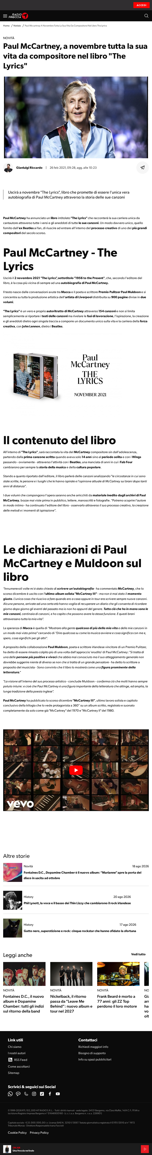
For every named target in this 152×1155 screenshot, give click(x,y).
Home (6, 25)
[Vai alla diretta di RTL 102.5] (145, 1149)
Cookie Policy (17, 1132)
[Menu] (5, 16)
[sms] (18, 1093)
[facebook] (50, 1093)
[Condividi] (143, 167)
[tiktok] (42, 1093)
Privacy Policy (39, 1132)
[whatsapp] (10, 1093)
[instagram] (34, 1093)
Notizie (17, 25)
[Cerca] (146, 15)
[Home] (18, 16)
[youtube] (57, 1093)
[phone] (26, 1093)
